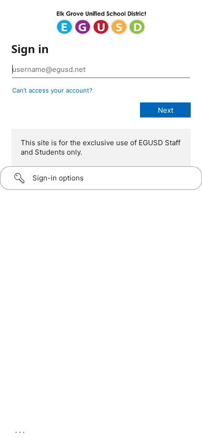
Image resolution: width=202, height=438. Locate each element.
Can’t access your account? (52, 90)
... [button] (20, 430)
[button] (101, 178)
